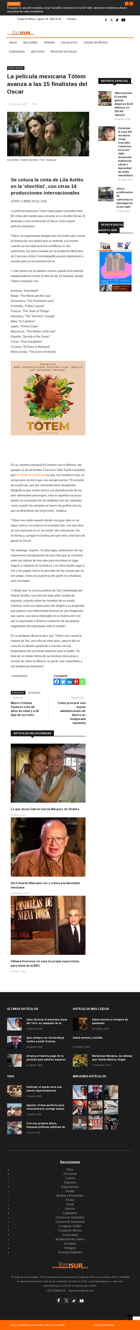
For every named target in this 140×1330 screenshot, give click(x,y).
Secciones (30, 42)
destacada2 (34, 692)
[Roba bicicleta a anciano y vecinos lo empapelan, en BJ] (80, 1128)
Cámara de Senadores (70, 1221)
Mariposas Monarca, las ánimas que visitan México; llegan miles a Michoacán (112, 1059)
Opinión (49, 42)
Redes (70, 1199)
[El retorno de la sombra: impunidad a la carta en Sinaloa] (80, 1113)
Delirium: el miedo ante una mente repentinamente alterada (44, 1091)
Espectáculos (15, 68)
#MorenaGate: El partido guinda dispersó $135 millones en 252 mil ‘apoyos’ (123, 104)
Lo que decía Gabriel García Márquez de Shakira (45, 809)
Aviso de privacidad (104, 1325)
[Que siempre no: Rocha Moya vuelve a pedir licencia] (15, 1043)
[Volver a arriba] (130, 1317)
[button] (127, 3)
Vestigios (37, 51)
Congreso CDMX (70, 1226)
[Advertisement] (119, 320)
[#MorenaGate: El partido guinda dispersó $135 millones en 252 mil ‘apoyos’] (105, 99)
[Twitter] (63, 682)
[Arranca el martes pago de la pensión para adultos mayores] (15, 1061)
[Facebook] (57, 682)
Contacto (71, 19)
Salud (70, 1204)
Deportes (70, 1182)
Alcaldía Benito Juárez (70, 1239)
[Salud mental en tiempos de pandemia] (81, 1025)
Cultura (70, 1178)
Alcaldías (70, 1243)
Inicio (13, 42)
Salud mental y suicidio (88, 1037)
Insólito (70, 1191)
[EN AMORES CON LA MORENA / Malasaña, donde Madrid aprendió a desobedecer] (111, 1128)
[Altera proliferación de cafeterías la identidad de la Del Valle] (106, 195)
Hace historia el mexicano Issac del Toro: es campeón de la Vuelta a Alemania (46, 1023)
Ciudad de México (95, 42)
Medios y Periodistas (70, 1195)
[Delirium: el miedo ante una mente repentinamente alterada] (15, 1092)
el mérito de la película (31, 475)
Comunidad (17, 51)
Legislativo (69, 42)
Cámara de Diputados (70, 1217)
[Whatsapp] (82, 682)
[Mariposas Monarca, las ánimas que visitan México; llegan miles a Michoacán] (81, 1061)
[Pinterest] (76, 682)
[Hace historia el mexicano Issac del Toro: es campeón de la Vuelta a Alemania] (15, 1025)
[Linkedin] (69, 682)
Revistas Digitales (64, 51)
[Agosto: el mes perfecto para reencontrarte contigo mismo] (15, 1110)
